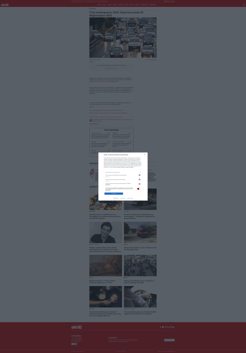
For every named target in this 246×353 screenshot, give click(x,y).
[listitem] (123, 172)
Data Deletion (116, 198)
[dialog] (123, 176)
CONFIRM (113, 193)
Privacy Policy (130, 198)
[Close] (145, 155)
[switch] (139, 175)
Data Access (123, 198)
